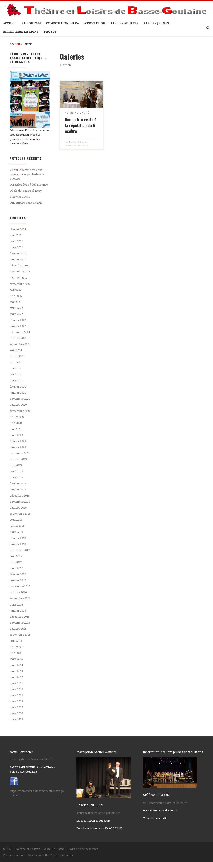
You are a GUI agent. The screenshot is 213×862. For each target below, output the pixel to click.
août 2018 (16, 519)
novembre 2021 (20, 332)
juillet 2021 (17, 356)
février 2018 (18, 538)
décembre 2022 (20, 265)
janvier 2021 (18, 392)
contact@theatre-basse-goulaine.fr (31, 759)
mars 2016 (16, 604)
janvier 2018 (18, 544)
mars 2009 (16, 695)
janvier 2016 (18, 610)
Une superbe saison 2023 (26, 202)
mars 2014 (16, 665)
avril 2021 (16, 374)
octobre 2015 (18, 628)
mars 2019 (16, 477)
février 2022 (18, 320)
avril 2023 (16, 241)
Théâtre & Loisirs (78, 142)
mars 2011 (16, 683)
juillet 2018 (17, 525)
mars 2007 (16, 707)
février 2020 (18, 441)
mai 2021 (15, 368)
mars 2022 (16, 314)
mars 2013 (16, 671)
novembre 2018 (20, 501)
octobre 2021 (18, 338)
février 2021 (18, 386)
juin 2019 (16, 465)
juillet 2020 (17, 417)
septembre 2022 (20, 283)
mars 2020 (16, 435)
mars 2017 (16, 568)
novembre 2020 (20, 398)
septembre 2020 (20, 410)
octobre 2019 (18, 459)
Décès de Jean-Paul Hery (26, 190)
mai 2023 (15, 235)
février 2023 (18, 253)
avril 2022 (16, 308)
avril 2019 (16, 471)
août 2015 (16, 640)
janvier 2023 (18, 259)
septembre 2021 (20, 344)
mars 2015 (16, 658)
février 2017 (18, 574)
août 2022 (16, 289)
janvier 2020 (18, 447)
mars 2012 (16, 677)
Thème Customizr (61, 855)
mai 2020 (15, 429)
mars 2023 (16, 247)
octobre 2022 (18, 277)
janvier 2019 (18, 489)
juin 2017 (16, 562)
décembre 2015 (20, 616)
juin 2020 (16, 423)
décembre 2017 (20, 550)
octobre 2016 (18, 592)
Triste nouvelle (20, 196)
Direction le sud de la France (29, 184)
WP (23, 855)
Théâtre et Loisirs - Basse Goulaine (39, 849)
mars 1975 (16, 719)
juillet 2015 (17, 646)
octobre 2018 (18, 507)
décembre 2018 (20, 495)
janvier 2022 (18, 326)
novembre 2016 (20, 586)
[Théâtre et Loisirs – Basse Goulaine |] (106, 9)
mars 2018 (16, 531)
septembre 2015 (20, 634)
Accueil (15, 44)
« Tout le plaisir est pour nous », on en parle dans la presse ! (27, 174)
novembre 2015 (20, 622)
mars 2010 (16, 689)
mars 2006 (16, 713)
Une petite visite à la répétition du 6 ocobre (81, 125)
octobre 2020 (18, 404)
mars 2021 (16, 380)
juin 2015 (16, 652)
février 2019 (18, 483)
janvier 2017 (18, 580)
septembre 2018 (20, 513)
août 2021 (16, 350)
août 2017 (16, 556)
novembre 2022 (20, 271)
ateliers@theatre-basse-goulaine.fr (98, 813)
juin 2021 (16, 362)
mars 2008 (16, 701)
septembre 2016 (20, 598)
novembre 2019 (20, 453)
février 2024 (18, 229)
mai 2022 (15, 301)
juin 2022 (16, 295)
